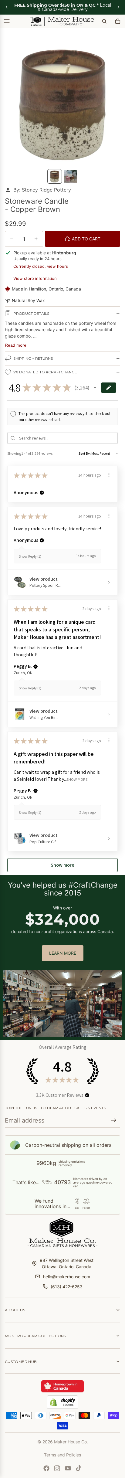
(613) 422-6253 (67, 1286)
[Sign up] (113, 1120)
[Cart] (117, 21)
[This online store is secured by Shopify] (62, 1402)
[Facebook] (46, 1468)
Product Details (31, 313)
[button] (95, 387)
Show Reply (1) (30, 556)
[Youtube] (68, 1468)
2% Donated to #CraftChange (45, 372)
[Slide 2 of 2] (70, 176)
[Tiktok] (78, 1468)
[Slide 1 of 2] (54, 176)
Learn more (62, 953)
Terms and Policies (62, 1454)
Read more (15, 345)
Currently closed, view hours (40, 266)
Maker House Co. (71, 1441)
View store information (35, 278)
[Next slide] (118, 7)
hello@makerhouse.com (66, 1276)
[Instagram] (57, 1468)
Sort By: (85, 453)
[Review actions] (109, 475)
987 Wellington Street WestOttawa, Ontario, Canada (66, 1263)
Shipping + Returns (33, 358)
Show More (77, 779)
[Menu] (6, 21)
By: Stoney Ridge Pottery (42, 190)
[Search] (104, 21)
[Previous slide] (6, 7)
